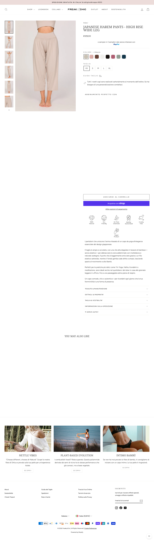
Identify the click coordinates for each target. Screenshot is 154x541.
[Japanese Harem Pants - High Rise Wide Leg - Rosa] (88, 184)
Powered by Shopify (77, 532)
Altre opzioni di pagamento (116, 209)
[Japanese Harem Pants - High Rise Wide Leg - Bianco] (94, 184)
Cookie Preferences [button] (90, 528)
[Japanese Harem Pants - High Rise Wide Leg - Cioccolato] (91, 184)
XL (109, 68)
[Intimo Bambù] (126, 439)
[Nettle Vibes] (28, 439)
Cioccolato (97, 56)
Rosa (91, 56)
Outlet (94, 9)
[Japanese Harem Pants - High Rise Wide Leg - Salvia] (88, 187)
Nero (107, 56)
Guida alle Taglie (46, 489)
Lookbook (43, 9)
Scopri (28, 470)
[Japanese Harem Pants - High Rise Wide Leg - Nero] (97, 184)
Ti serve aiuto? (91, 312)
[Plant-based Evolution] (77, 439)
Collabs (56, 9)
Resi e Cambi (45, 497)
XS (86, 68)
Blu (124, 56)
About (105, 9)
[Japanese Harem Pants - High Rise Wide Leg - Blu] (91, 187)
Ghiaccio (86, 56)
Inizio (85, 23)
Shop (30, 9)
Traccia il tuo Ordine (85, 489)
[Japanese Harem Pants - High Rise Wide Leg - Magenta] (85, 187)
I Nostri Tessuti (10, 497)
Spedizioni (44, 493)
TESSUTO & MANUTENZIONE (96, 289)
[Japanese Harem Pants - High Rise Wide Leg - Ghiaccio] (85, 184)
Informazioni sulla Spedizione (99, 306)
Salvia (118, 56)
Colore (91, 52)
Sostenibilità (118, 9)
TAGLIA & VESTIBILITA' (94, 300)
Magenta (113, 56)
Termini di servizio (84, 493)
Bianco (102, 56)
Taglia (87, 64)
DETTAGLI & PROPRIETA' (94, 294)
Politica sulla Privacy (85, 497)
